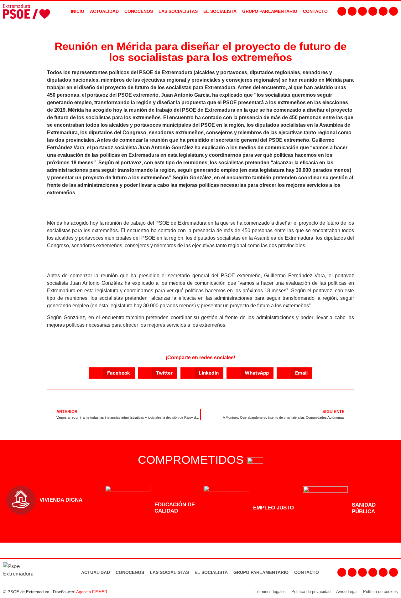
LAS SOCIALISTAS (178, 11)
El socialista (220, 11)
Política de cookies (380, 591)
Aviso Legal (346, 591)
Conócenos (130, 572)
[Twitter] (362, 11)
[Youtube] (372, 11)
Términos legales (270, 591)
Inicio (77, 11)
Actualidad (95, 572)
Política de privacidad (311, 591)
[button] (112, 373)
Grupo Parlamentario (269, 11)
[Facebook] (341, 11)
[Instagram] (352, 11)
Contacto (306, 572)
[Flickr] (383, 11)
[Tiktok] (393, 11)
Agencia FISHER (91, 592)
